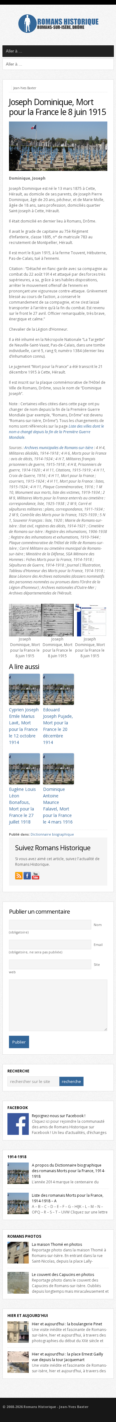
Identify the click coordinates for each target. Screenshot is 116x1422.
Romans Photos (24, 1236)
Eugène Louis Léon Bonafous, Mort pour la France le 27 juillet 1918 (22, 805)
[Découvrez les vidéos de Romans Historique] (35, 875)
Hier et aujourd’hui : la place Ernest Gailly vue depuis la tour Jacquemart (67, 1356)
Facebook (17, 1107)
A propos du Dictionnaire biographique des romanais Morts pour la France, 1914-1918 (68, 1171)
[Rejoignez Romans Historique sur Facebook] (27, 875)
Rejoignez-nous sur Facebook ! (58, 1115)
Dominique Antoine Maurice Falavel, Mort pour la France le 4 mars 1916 (58, 805)
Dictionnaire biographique (52, 834)
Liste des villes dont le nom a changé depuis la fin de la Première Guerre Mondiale (56, 432)
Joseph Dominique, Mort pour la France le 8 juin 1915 (57, 106)
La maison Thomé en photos (57, 1244)
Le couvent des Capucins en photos (63, 1274)
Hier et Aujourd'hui (27, 1315)
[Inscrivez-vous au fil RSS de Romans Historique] (19, 875)
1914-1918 (16, 1156)
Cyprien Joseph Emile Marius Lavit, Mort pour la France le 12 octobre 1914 (24, 726)
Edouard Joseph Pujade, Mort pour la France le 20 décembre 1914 (58, 726)
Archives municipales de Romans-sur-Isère (58, 447)
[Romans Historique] (58, 31)
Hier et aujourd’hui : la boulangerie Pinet (67, 1324)
